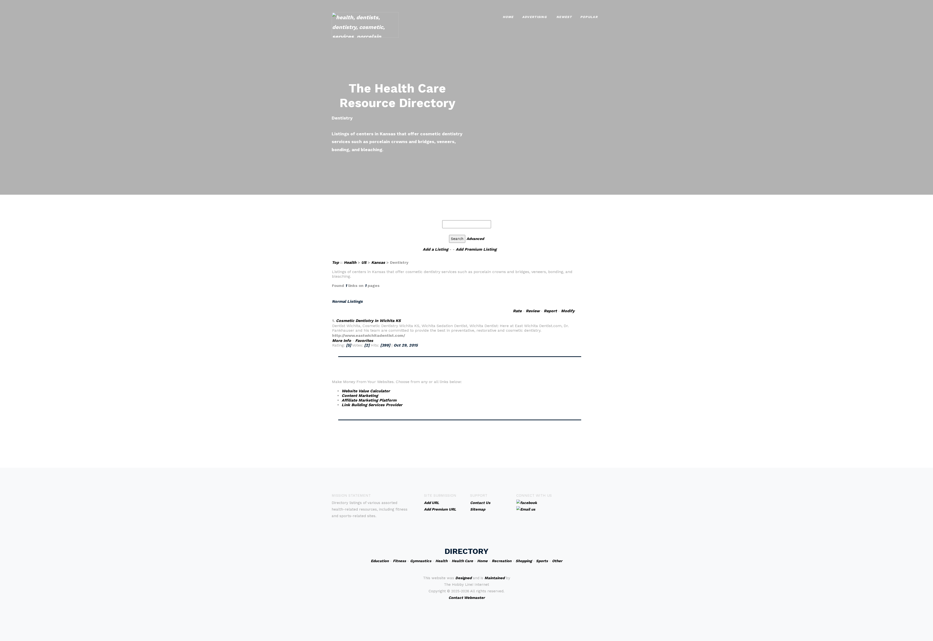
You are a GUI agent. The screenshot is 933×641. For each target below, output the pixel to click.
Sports (542, 561)
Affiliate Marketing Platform (369, 400)
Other (557, 561)
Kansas (378, 262)
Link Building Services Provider (372, 405)
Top (336, 262)
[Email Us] (525, 509)
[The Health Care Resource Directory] (365, 24)
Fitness (399, 561)
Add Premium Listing (476, 249)
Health (350, 262)
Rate (517, 311)
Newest (564, 17)
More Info (341, 340)
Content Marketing (360, 395)
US (363, 262)
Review (533, 311)
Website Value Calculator (366, 391)
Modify (568, 311)
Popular (589, 17)
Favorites (364, 340)
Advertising (534, 17)
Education (380, 561)
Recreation (501, 561)
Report (550, 311)
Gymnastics (420, 561)
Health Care (462, 561)
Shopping (524, 561)
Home (508, 17)
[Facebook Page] (526, 502)
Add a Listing (435, 249)
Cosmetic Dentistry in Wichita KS (368, 320)
